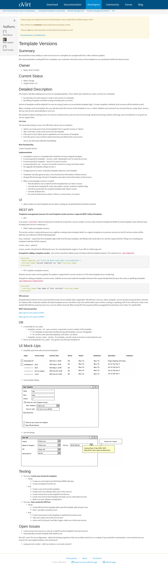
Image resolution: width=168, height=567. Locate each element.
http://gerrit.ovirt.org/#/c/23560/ (31, 317)
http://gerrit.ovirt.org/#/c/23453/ (31, 313)
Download (52, 4)
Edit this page (111, 562)
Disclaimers (97, 558)
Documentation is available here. (33, 35)
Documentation (72, 4)
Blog (140, 4)
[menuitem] (52, 4)
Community (112, 4)
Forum (128, 4)
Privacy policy (71, 558)
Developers (93, 4)
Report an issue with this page (85, 562)
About (84, 558)
